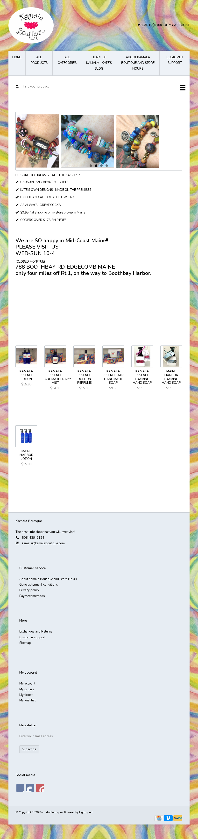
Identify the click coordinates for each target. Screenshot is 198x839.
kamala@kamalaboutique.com (43, 543)
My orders (26, 689)
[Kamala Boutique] (50, 25)
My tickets (26, 695)
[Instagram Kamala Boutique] (40, 788)
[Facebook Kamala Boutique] (20, 788)
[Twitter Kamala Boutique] (30, 788)
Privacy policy (29, 590)
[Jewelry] (99, 141)
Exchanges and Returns (35, 631)
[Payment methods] (159, 818)
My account (179, 25)
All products (39, 60)
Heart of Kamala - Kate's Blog (99, 63)
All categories (67, 60)
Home (16, 57)
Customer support (174, 60)
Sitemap (25, 643)
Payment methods (32, 596)
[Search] (17, 86)
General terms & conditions (38, 584)
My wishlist (27, 700)
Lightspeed (85, 812)
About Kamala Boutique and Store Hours (138, 63)
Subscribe (29, 749)
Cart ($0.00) (152, 25)
